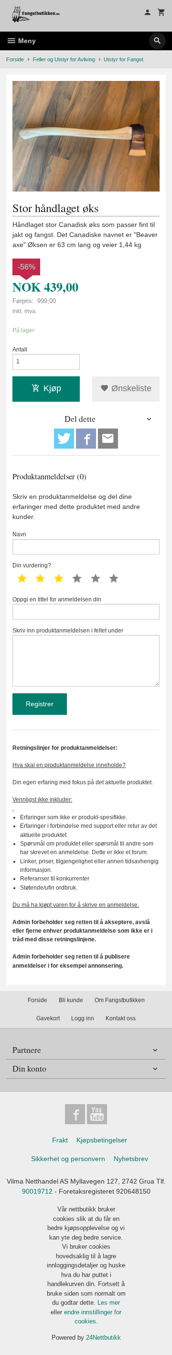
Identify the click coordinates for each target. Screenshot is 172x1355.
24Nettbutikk (103, 1337)
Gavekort (48, 1018)
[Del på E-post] (108, 439)
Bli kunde (71, 1000)
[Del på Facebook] (86, 439)
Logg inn (82, 1018)
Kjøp (52, 388)
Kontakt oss (121, 1018)
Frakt (60, 1140)
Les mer (108, 1302)
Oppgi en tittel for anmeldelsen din (56, 599)
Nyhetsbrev (131, 1159)
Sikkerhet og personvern (68, 1159)
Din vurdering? (31, 565)
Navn (19, 534)
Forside (15, 59)
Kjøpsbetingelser (101, 1140)
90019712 (37, 1191)
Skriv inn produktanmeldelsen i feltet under (67, 630)
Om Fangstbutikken (120, 1000)
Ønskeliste (130, 388)
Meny (26, 41)
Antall (19, 349)
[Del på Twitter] (64, 439)
